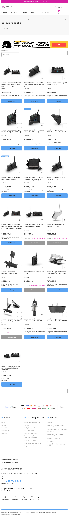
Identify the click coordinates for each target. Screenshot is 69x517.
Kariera (3, 425)
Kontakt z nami (6, 428)
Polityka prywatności (31, 428)
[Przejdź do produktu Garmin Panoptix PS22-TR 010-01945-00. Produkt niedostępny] (34, 259)
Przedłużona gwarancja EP (33, 443)
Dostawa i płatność (30, 440)
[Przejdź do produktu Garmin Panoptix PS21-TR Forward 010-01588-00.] (11, 259)
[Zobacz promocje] (34, 44)
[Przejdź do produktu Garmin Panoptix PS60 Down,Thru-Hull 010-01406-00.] (57, 306)
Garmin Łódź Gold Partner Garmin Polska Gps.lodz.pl (15, 19)
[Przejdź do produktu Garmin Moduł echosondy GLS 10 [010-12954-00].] (57, 70)
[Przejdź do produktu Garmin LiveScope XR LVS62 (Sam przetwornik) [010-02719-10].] (34, 70)
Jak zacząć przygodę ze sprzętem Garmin (55, 435)
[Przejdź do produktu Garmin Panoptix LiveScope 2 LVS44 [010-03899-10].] (34, 118)
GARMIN (34, 19)
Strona (58, 53)
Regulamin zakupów (31, 446)
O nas (3, 422)
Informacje (5, 430)
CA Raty (27, 425)
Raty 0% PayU (29, 430)
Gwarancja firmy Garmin (32, 422)
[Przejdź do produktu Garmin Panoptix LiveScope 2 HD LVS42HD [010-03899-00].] (11, 118)
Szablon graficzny (10, 514)
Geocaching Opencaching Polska (56, 445)
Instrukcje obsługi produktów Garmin (57, 430)
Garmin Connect (53, 438)
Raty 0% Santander (30, 433)
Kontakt (4, 433)
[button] (66, 1)
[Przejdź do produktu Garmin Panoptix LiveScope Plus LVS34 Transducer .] (11, 165)
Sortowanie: (5, 51)
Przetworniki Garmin (50, 19)
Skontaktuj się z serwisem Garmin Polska (55, 426)
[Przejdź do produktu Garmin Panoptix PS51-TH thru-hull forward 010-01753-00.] (34, 306)
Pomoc (49, 422)
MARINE (40, 19)
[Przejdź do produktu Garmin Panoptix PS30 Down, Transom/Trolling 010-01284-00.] (57, 259)
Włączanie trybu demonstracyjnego (30, 437)
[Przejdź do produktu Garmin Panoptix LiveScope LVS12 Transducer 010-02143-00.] (57, 118)
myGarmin (51, 441)
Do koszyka (12, 101)
